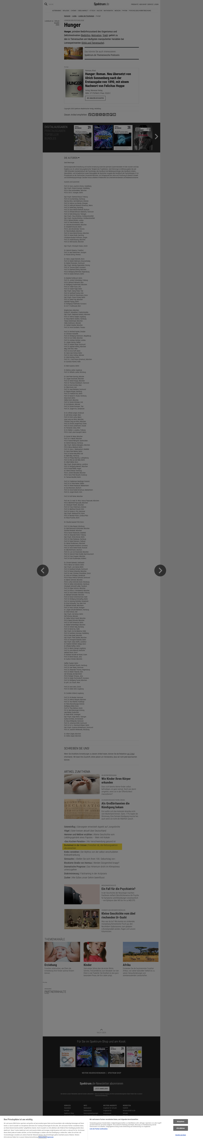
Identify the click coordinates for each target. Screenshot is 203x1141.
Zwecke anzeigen (180, 1135)
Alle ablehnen (180, 1128)
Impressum (50, 1137)
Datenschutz (42, 1137)
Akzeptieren (180, 1121)
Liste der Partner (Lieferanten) (98, 1129)
